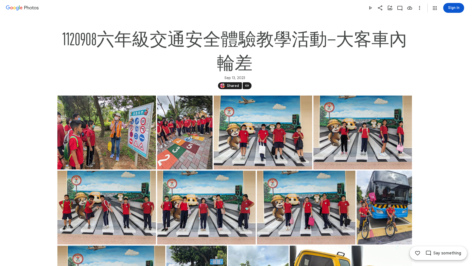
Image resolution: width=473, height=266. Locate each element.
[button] (435, 8)
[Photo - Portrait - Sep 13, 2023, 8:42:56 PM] (384, 208)
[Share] (380, 8)
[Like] (417, 253)
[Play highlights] (370, 8)
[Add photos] (390, 8)
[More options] (419, 8)
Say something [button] (447, 253)
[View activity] (400, 8)
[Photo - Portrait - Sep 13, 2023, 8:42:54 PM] (184, 132)
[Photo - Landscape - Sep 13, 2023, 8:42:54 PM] (106, 132)
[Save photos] (410, 8)
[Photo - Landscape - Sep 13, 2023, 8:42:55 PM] (263, 132)
